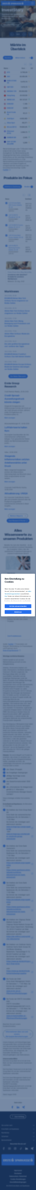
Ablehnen (18, 612)
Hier (6, 596)
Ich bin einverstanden (18, 606)
